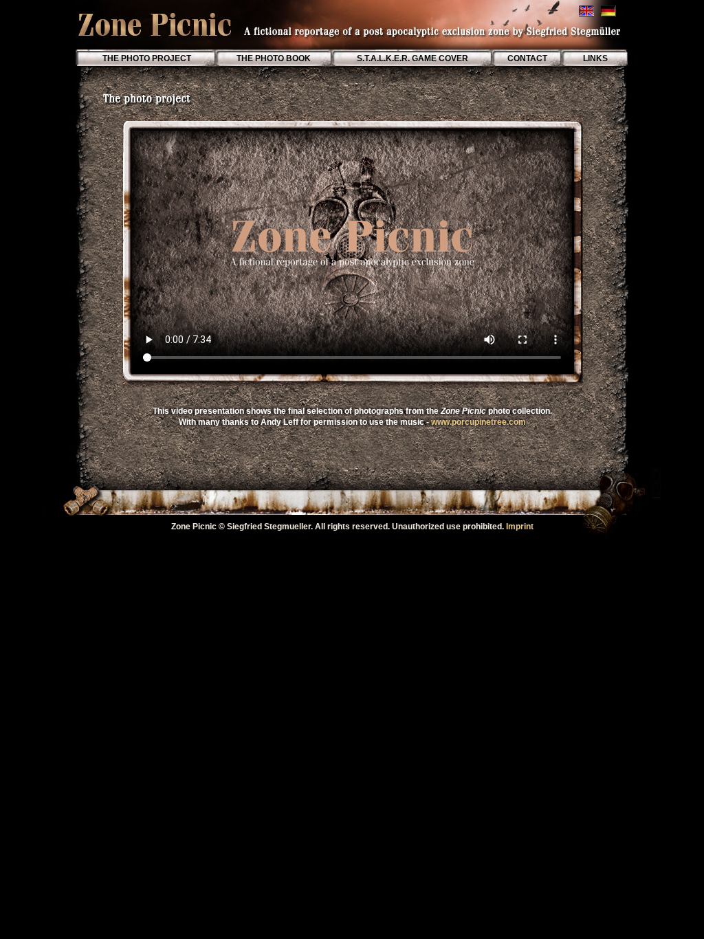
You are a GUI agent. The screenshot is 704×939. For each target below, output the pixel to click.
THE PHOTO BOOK (274, 58)
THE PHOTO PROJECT (146, 58)
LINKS (595, 58)
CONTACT (527, 58)
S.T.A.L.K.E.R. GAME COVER (411, 58)
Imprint (520, 526)
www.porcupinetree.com (478, 422)
